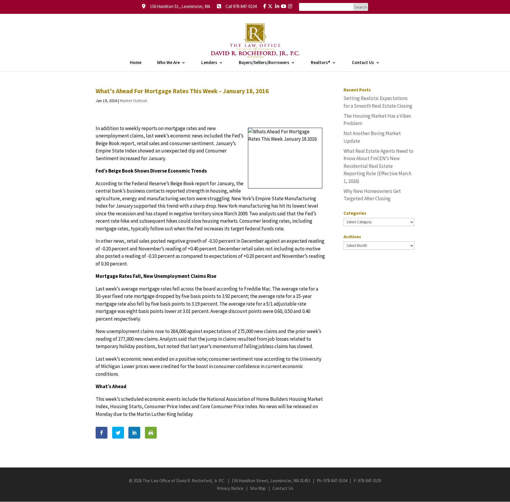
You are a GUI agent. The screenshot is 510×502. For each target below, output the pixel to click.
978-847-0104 (335, 480)
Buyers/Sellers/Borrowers (264, 62)
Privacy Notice (230, 488)
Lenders (209, 62)
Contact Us (363, 62)
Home (135, 62)
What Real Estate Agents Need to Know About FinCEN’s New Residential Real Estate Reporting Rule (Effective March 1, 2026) (378, 166)
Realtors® (320, 62)
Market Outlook (133, 100)
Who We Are (168, 62)
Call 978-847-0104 (239, 6)
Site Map (258, 488)
